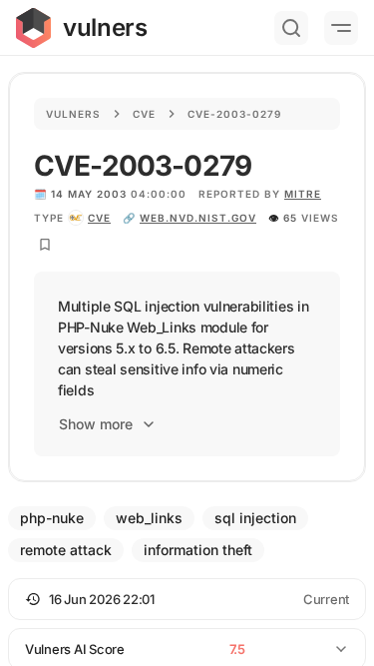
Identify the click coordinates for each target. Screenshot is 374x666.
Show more (96, 423)
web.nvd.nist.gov (198, 218)
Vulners (73, 114)
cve (99, 218)
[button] (187, 599)
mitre (302, 194)
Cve (144, 114)
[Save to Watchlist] (45, 245)
